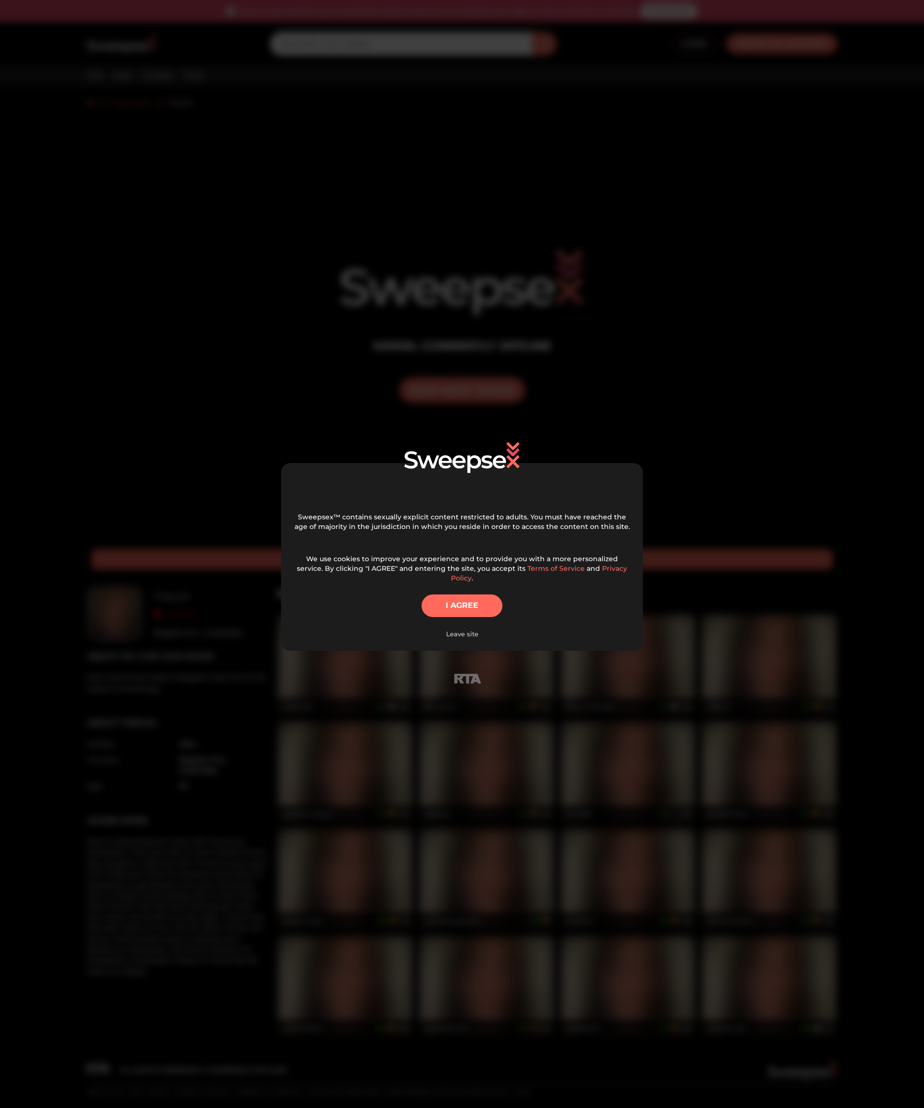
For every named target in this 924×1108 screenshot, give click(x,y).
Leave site (462, 634)
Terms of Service (556, 568)
